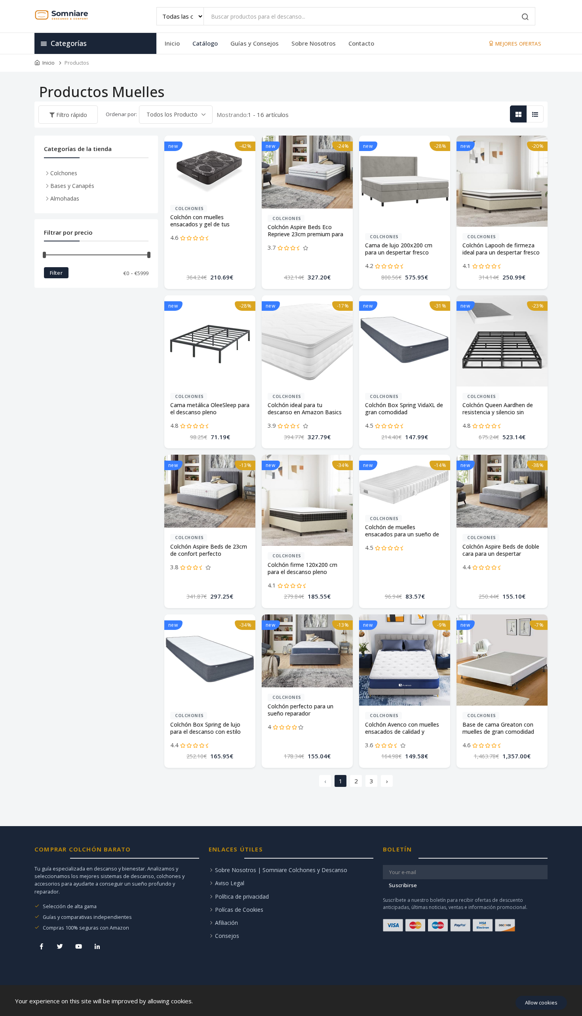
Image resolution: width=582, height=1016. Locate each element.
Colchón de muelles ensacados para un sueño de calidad (402, 531)
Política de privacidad (242, 896)
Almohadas (64, 198)
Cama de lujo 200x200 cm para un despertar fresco (398, 249)
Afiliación (226, 922)
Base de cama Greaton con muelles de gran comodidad (498, 728)
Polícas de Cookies (239, 909)
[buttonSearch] (525, 17)
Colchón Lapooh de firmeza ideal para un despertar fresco (501, 249)
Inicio (172, 43)
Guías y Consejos (254, 43)
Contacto (361, 43)
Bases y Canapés (72, 185)
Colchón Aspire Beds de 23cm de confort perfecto (208, 550)
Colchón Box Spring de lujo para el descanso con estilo (205, 728)
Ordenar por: (121, 114)
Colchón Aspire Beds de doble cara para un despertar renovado (500, 550)
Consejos (227, 935)
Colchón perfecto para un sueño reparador (300, 710)
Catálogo (205, 43)
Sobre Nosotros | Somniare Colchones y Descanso (281, 870)
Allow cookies (541, 1002)
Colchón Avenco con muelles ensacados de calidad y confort (402, 728)
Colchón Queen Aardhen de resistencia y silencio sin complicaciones (497, 409)
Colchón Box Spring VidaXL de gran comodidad (404, 409)
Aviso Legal (229, 883)
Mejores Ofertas (517, 43)
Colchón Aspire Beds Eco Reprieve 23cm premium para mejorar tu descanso (305, 231)
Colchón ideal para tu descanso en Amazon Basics (305, 409)
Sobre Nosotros (313, 43)
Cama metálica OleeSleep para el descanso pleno (209, 409)
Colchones (189, 208)
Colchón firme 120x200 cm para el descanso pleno (302, 568)
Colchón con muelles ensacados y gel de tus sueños (200, 221)
